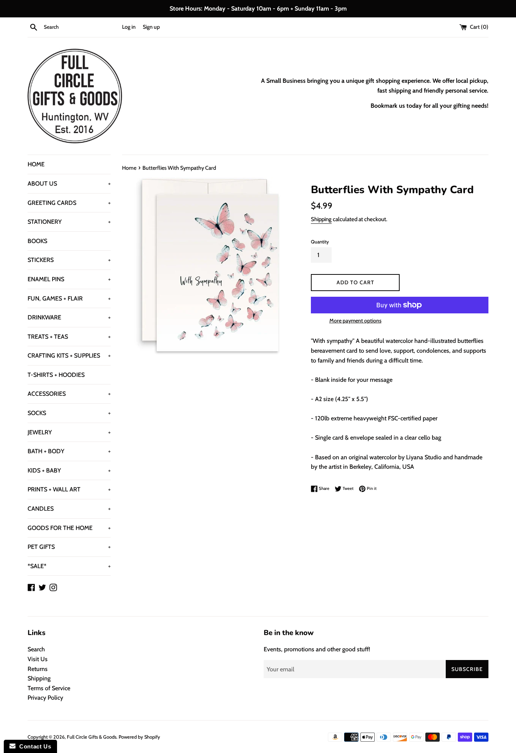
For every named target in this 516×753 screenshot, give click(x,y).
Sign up (151, 26)
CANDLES (69, 508)
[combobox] (81, 27)
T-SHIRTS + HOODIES (56, 374)
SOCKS (69, 413)
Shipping (321, 219)
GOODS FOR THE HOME (69, 527)
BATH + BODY (69, 451)
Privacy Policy (45, 697)
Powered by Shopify (139, 737)
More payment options (355, 320)
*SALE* (69, 566)
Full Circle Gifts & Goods (91, 737)
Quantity (320, 242)
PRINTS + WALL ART (69, 489)
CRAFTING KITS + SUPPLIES (69, 355)
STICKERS (69, 259)
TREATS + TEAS (69, 336)
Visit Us (38, 659)
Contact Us (33, 746)
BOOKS (37, 241)
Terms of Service (49, 688)
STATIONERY (69, 221)
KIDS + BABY (69, 470)
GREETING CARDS (69, 202)
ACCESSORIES (69, 393)
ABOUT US (69, 183)
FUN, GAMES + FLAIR (69, 298)
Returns (38, 668)
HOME (36, 164)
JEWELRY (69, 432)
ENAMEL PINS (69, 279)
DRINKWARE (69, 317)
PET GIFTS (69, 546)
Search (36, 649)
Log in (129, 26)
